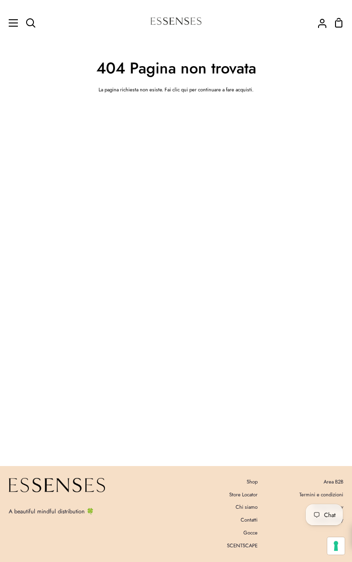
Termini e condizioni (321, 494)
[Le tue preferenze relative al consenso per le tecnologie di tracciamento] (336, 546)
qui (184, 89)
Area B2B (333, 481)
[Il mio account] (318, 22)
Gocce (250, 532)
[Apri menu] (9, 23)
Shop (252, 481)
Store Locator (243, 494)
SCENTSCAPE (242, 545)
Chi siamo (247, 507)
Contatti (249, 519)
